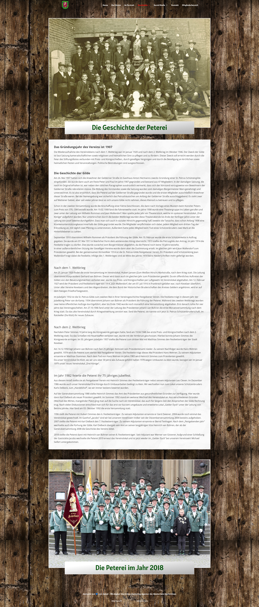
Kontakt (175, 5)
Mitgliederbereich (190, 5)
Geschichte (143, 5)
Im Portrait (129, 5)
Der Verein (116, 5)
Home (105, 5)
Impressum (117, 601)
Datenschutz (142, 601)
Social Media (159, 5)
